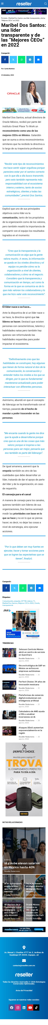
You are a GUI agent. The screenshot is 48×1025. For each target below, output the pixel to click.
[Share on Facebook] (5, 59)
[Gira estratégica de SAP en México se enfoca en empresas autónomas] (9, 669)
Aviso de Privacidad (24, 990)
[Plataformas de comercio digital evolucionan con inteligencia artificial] (9, 698)
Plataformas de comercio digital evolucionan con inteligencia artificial (31, 698)
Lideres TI (31, 601)
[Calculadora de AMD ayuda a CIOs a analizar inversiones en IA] (9, 714)
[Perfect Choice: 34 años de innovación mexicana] (9, 685)
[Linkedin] (24, 1007)
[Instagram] (18, 1007)
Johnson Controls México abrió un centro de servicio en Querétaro (32, 652)
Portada (4, 18)
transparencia (7, 605)
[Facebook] (12, 1007)
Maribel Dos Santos (9, 603)
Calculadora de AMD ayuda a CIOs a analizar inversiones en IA (32, 714)
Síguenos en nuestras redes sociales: (24, 1000)
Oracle (37, 603)
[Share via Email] (38, 59)
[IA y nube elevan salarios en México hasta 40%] (24, 850)
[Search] (45, 3)
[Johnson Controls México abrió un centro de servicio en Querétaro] (9, 652)
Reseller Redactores (26, 658)
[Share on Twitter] (13, 59)
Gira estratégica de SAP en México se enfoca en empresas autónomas (32, 668)
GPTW (23, 601)
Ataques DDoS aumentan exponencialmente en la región (31, 730)
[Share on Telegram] (30, 59)
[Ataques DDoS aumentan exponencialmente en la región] (9, 731)
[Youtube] (30, 1007)
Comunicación (7, 601)
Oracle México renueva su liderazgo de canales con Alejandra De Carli (34, 909)
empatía (17, 601)
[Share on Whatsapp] (21, 59)
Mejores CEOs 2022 (26, 603)
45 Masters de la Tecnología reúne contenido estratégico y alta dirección (12, 909)
